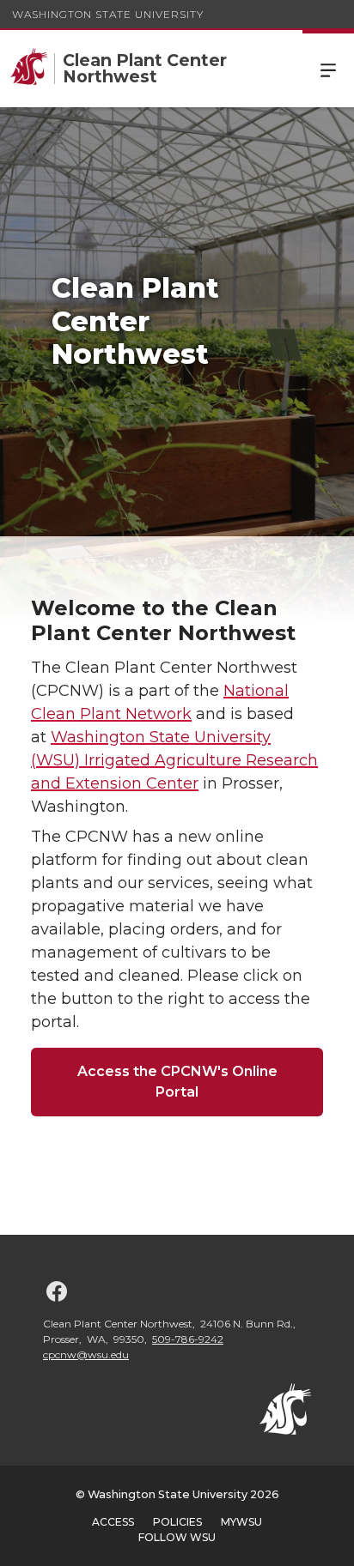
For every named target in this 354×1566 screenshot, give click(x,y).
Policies (177, 1521)
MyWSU (241, 1521)
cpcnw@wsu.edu (86, 1354)
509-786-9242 (187, 1339)
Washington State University (108, 14)
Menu (328, 68)
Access (113, 1521)
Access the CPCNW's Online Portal (177, 1081)
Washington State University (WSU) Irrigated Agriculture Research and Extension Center (174, 760)
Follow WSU (177, 1537)
